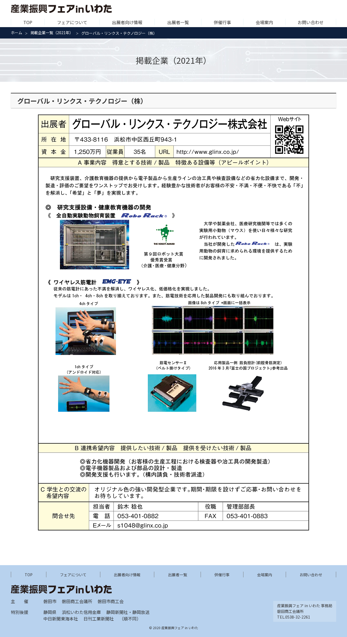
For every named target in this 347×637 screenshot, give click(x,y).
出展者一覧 (178, 22)
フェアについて (72, 22)
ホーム (16, 32)
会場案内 (264, 22)
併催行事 (222, 22)
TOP (27, 22)
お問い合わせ (311, 22)
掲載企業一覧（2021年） (51, 32)
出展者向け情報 (127, 22)
